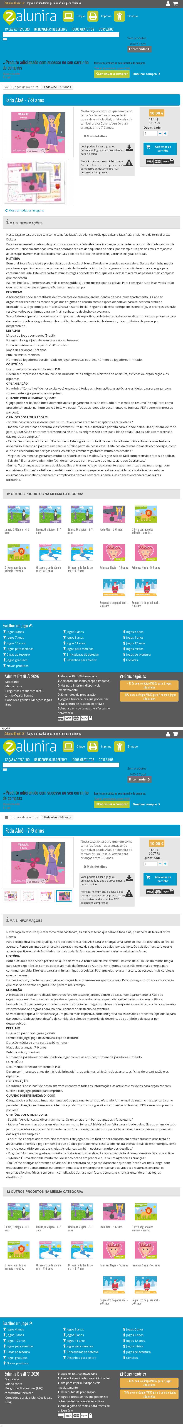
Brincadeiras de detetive (50, 29)
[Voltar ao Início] (6, 87)
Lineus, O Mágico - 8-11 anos (80, 531)
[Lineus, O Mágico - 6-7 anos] (50, 514)
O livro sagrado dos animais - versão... (142, 531)
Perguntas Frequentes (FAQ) (24, 691)
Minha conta (13, 686)
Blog (8, 705)
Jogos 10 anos (16, 643)
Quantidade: (152, 128)
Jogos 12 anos (135, 643)
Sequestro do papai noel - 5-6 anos (146, 604)
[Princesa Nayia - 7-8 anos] (114, 552)
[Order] (175, 4)
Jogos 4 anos (15, 632)
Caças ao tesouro (17, 29)
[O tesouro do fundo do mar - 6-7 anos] (82, 552)
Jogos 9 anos (134, 637)
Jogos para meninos (79, 649)
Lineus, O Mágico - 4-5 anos (16, 531)
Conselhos (106, 29)
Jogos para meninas (19, 649)
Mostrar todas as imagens (26, 210)
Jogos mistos (134, 649)
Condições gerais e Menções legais (28, 700)
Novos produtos (17, 666)
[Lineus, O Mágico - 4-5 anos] (18, 514)
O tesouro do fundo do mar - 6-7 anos (80, 569)
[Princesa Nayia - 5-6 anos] (146, 552)
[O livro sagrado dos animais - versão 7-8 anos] (146, 514)
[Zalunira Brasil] (30, 17)
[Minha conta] (168, 4)
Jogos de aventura (26, 87)
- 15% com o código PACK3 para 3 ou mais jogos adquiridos (149, 697)
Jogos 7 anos (15, 637)
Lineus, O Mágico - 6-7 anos (48, 531)
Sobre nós (12, 682)
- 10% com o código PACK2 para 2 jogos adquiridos (149, 685)
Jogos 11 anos (75, 643)
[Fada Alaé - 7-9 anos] (34, 182)
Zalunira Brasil (12, 3)
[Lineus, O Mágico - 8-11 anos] (82, 514)
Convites (131, 660)
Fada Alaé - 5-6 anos (111, 529)
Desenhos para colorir (81, 660)
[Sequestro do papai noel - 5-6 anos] (146, 587)
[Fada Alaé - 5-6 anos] (114, 514)
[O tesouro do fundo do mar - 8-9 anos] (50, 552)
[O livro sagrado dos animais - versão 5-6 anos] (18, 552)
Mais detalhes (96, 136)
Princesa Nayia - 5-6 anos (146, 567)
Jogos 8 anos (75, 637)
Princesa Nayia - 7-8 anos (114, 567)
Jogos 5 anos (75, 632)
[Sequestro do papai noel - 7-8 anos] (114, 587)
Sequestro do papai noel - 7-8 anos (114, 604)
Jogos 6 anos (134, 632)
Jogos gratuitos (82, 29)
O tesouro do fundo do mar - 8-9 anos (48, 569)
